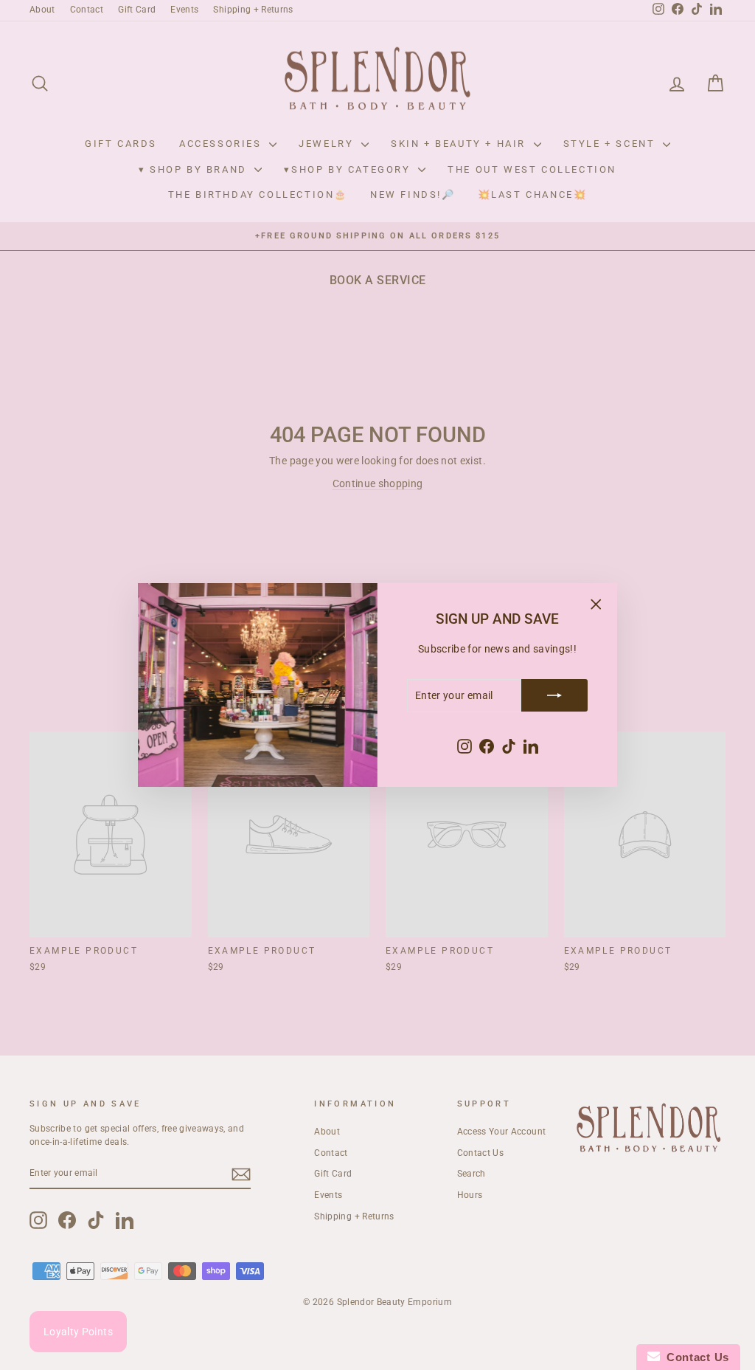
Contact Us (694, 1357)
